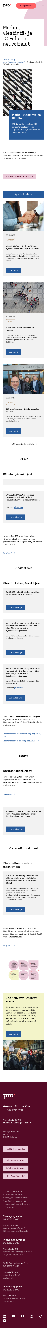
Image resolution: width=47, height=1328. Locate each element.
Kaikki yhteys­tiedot (15, 1149)
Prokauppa (10, 1207)
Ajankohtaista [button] (23, 194)
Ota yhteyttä (9, 1301)
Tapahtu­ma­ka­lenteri (14, 1191)
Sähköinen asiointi (15, 1160)
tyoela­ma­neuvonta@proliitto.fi (17, 1252)
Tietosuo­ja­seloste (13, 1195)
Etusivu (6, 60)
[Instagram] (31, 1316)
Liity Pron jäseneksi (15, 1176)
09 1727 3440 (11, 1219)
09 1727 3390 (11, 1290)
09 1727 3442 (11, 1243)
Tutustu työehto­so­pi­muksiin (19, 176)
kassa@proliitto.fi (12, 1275)
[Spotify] (4, 1320)
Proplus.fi (7, 553)
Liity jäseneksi (26, 6)
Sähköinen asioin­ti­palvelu (15, 1231)
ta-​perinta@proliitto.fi (14, 1299)
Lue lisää (13, 1034)
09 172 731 (15, 1110)
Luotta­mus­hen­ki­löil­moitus (17, 1204)
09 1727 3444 (11, 1266)
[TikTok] (40, 1316)
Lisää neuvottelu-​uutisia (22, 444)
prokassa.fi (8, 1278)
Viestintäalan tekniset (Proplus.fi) (19, 741)
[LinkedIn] (4, 1316)
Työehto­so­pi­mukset (15, 1168)
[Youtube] (13, 1316)
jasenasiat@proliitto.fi (14, 1228)
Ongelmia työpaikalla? (13, 1255)
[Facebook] (22, 1316)
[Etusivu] (7, 5)
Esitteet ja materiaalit (15, 1201)
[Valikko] (42, 6)
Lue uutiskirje (15, 517)
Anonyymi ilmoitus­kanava (17, 1198)
